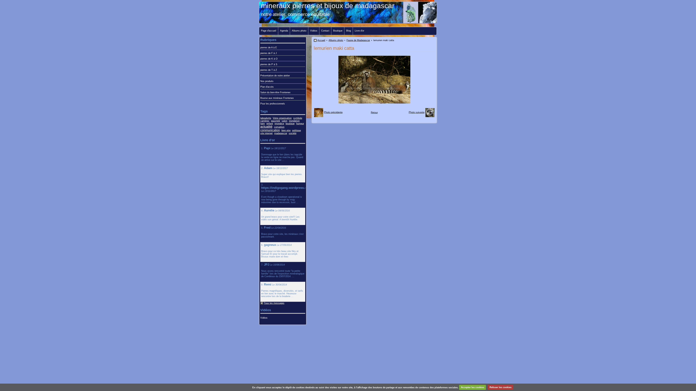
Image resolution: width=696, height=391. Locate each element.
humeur (300, 123)
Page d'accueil (268, 30)
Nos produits (267, 81)
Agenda (284, 30)
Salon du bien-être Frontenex (275, 92)
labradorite (265, 118)
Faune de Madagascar (358, 40)
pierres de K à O (268, 58)
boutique (290, 123)
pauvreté (275, 120)
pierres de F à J (268, 53)
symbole (297, 118)
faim (262, 123)
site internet (266, 133)
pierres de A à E (268, 47)
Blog (348, 30)
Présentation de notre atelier (275, 75)
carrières (264, 120)
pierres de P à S (268, 64)
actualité (266, 127)
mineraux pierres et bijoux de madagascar (327, 6)
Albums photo (299, 30)
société (292, 133)
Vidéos (313, 30)
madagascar (280, 133)
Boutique (337, 30)
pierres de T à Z (268, 70)
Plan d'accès (267, 86)
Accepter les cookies (472, 387)
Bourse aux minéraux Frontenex (277, 98)
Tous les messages (274, 303)
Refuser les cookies (500, 387)
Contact (325, 30)
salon (284, 120)
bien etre (286, 130)
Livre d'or (359, 30)
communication (270, 130)
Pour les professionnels (272, 103)
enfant (269, 123)
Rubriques (268, 40)
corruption (279, 127)
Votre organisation (282, 118)
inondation (294, 120)
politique (296, 130)
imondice (279, 123)
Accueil (321, 40)
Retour (374, 112)
